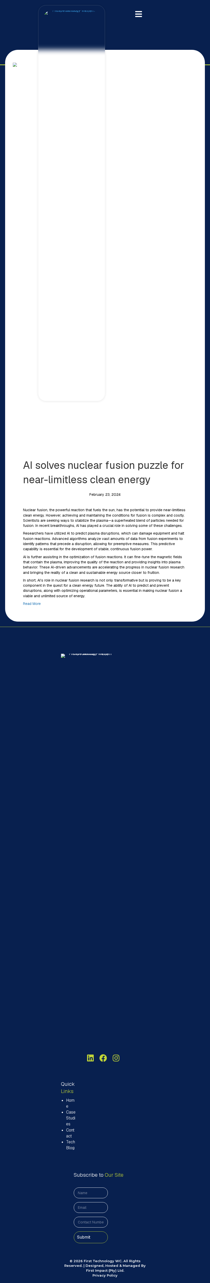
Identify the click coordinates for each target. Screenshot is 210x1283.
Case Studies (71, 1118)
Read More (32, 603)
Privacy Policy (105, 1275)
